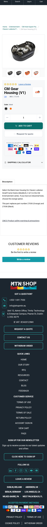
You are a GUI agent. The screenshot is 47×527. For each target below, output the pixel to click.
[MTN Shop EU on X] (26, 470)
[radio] (6, 108)
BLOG (23, 385)
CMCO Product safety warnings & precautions (20, 221)
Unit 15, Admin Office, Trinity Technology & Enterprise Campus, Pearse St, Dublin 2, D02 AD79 (26, 313)
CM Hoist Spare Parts (29, 27)
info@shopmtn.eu (17, 305)
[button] (10, 84)
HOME (24, 359)
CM (5, 96)
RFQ (24, 370)
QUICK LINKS (23, 354)
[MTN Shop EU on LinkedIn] (10, 470)
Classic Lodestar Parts (10, 29)
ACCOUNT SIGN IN (23, 423)
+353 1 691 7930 (17, 300)
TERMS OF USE (24, 402)
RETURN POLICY (23, 418)
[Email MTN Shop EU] (36, 470)
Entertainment (14, 27)
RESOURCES (24, 375)
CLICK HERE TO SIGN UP (23, 456)
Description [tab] (7, 182)
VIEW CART (24, 428)
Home (5, 27)
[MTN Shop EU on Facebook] (16, 470)
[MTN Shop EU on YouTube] (31, 470)
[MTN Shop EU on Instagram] (21, 470)
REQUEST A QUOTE (23, 329)
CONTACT (23, 380)
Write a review (23, 259)
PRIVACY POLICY (24, 407)
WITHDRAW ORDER (23, 346)
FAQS (23, 433)
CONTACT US (23, 337)
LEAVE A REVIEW (24, 479)
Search (17, 1)
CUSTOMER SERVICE (23, 396)
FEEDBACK (24, 391)
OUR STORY (23, 365)
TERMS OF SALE (23, 412)
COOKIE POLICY (12, 523)
